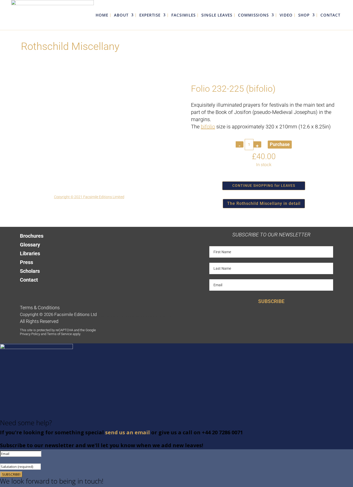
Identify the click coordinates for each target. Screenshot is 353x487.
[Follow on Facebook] (22, 289)
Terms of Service (59, 334)
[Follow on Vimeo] (53, 289)
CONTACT (330, 15)
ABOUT (121, 15)
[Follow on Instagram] (42, 289)
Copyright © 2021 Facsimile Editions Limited (89, 197)
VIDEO (286, 15)
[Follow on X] (32, 289)
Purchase (280, 144)
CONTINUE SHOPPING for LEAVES (263, 185)
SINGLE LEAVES (216, 15)
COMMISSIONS (253, 15)
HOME (102, 15)
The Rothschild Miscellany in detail (264, 203)
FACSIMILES (183, 15)
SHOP (304, 15)
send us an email (127, 432)
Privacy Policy (30, 334)
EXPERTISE (149, 15)
